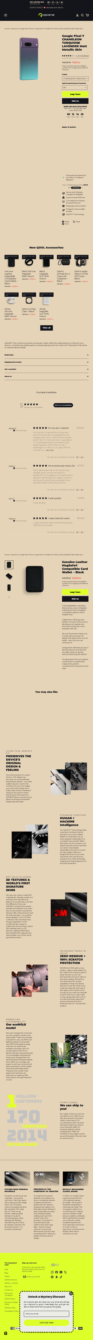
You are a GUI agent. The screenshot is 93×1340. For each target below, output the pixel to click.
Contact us (9, 1290)
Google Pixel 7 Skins (26, 29)
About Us (8, 1286)
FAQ (6, 1270)
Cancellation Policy (12, 1311)
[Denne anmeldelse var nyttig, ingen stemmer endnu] (77, 457)
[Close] (71, 1293)
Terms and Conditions (9, 1294)
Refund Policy (10, 1299)
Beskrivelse (9, 355)
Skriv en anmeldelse (63, 405)
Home (7, 29)
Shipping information (13, 362)
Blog (6, 1273)
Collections (14, 29)
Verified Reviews (11, 1280)
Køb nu (75, 101)
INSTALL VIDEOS (11, 1283)
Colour (64, 74)
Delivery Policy (10, 1308)
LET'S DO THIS (46, 1323)
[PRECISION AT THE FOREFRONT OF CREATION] (46, 1178)
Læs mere (50, 450)
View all (46, 328)
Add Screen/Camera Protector (74, 83)
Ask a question (10, 369)
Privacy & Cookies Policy (11, 1303)
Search (7, 1276)
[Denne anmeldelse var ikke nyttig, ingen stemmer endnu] (81, 457)
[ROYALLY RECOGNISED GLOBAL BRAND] (75, 1178)
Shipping (75, 68)
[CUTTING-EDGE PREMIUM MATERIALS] (17, 1178)
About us (8, 376)
